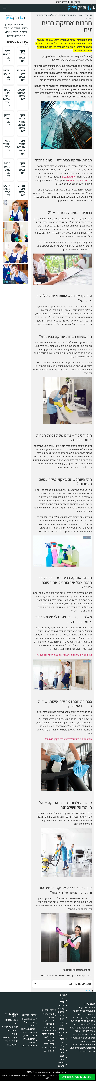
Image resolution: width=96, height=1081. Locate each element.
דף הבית (88, 15)
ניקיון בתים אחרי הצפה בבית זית (21, 123)
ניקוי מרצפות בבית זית (5, 56)
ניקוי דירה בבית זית (22, 56)
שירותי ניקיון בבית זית (21, 75)
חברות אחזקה (77, 15)
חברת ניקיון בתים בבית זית (7, 169)
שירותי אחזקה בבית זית (6, 75)
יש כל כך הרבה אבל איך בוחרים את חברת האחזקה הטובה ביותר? (65, 975)
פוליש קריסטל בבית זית (20, 94)
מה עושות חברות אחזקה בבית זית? (76, 970)
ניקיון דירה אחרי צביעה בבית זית (6, 98)
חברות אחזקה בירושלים (59, 15)
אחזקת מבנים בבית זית (6, 190)
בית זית (88, 991)
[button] (5, 8)
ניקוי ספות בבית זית (22, 168)
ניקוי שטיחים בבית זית (5, 145)
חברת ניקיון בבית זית (21, 190)
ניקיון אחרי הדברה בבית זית (21, 147)
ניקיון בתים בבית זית (7, 120)
